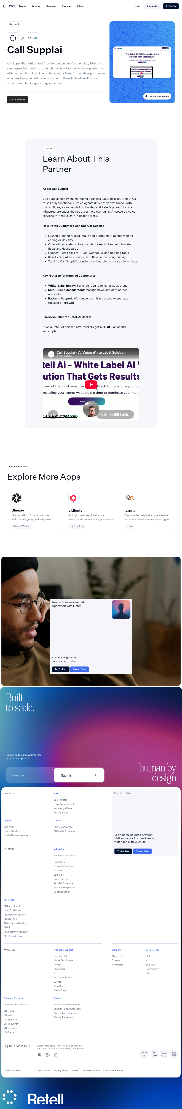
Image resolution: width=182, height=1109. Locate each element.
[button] (24, 6)
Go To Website (17, 99)
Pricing (80, 6)
